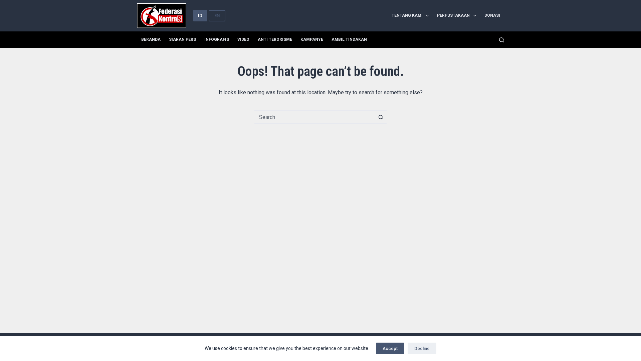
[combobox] (314, 117)
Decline (422, 348)
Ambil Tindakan (349, 39)
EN (217, 15)
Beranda (151, 39)
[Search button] (380, 117)
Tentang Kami (407, 15)
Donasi (492, 15)
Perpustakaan (453, 15)
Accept (390, 348)
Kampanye (311, 39)
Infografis (216, 39)
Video (243, 39)
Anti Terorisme (275, 39)
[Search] (501, 39)
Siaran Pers (182, 39)
